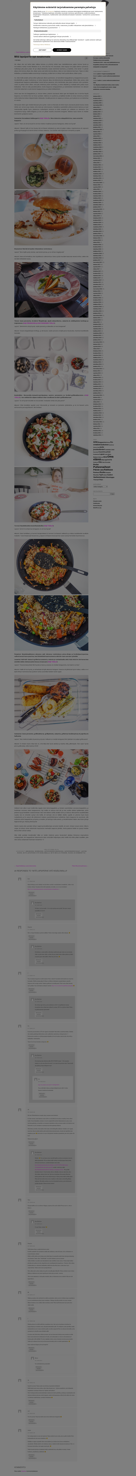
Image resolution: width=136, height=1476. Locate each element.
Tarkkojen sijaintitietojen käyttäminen (44, 34)
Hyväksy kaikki (62, 50)
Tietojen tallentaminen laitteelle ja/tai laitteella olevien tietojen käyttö (54, 23)
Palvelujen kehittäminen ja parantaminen (45, 28)
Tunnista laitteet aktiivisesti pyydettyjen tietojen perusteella (51, 36)
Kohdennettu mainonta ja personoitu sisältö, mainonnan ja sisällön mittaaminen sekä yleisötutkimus (63, 25)
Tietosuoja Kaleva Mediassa (41, 44)
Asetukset (42, 50)
